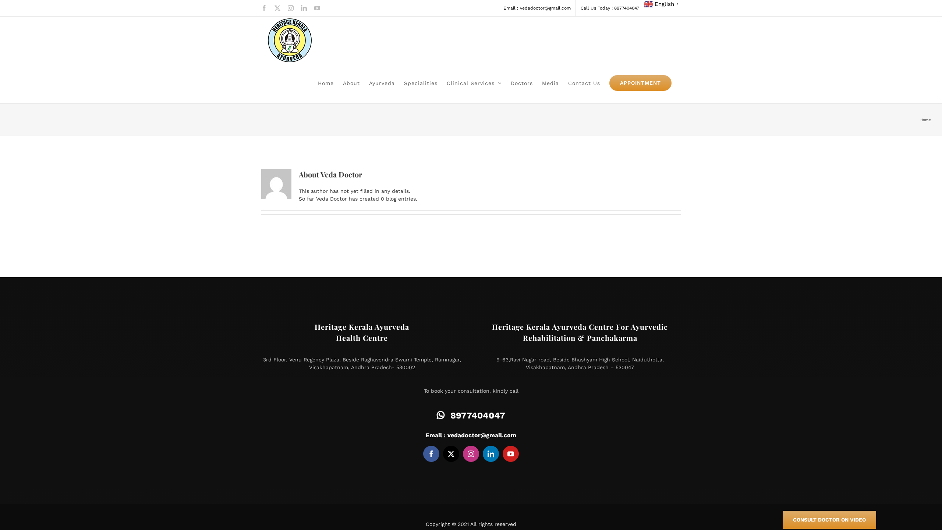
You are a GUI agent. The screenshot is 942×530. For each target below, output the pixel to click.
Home (925, 120)
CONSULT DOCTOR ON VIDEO (829, 520)
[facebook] (431, 454)
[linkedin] (491, 454)
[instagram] (471, 454)
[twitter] (451, 454)
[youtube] (511, 454)
